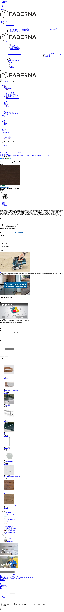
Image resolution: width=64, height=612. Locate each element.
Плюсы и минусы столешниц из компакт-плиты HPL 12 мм (10, 576)
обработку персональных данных (12, 355)
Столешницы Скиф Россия (5, 155)
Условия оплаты (3, 584)
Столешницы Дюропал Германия (43, 155)
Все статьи (2, 573)
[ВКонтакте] (1, 158)
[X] (5, 158)
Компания (6, 123)
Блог (1, 588)
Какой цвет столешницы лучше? (6, 575)
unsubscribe (3, 592)
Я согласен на (10, 355)
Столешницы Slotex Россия (24, 155)
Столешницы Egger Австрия (14, 155)
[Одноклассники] (2, 158)
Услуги (5, 110)
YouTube (5, 146)
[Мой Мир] (3, 158)
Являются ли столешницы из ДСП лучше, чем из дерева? (10, 578)
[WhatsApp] (8, 158)
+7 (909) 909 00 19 (3, 22)
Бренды (1, 590)
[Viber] (6, 158)
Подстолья (33, 152)
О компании (2, 580)
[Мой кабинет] (0, 69)
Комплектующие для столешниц (26, 152)
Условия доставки (3, 585)
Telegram (5, 145)
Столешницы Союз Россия (33, 155)
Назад (5, 86)
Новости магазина (10, 592)
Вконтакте (5, 144)
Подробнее (6, 378)
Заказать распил (3, 295)
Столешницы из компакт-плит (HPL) (12, 98)
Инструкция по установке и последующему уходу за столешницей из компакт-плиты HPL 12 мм (16, 577)
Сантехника (8, 106)
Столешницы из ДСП (4, 152)
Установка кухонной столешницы (6, 272)
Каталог (5, 87)
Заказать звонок (7, 138)
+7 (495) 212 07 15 (3, 21)
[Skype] (9, 158)
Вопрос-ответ (2, 589)
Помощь (1, 583)
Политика (2, 582)
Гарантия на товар (3, 586)
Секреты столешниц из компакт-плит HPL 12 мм (8, 574)
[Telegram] (10, 158)
